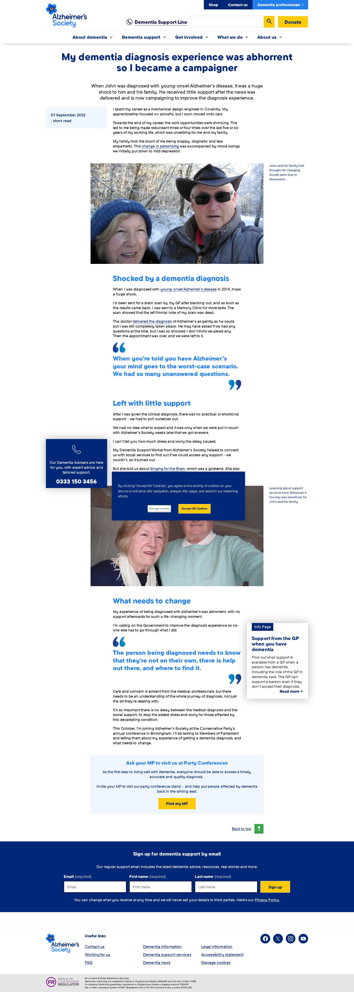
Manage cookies (215, 962)
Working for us (97, 954)
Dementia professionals (279, 4)
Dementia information (162, 946)
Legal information (216, 946)
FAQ (88, 962)
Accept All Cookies (194, 508)
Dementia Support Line (161, 22)
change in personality (160, 146)
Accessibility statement (222, 954)
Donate (293, 22)
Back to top (241, 828)
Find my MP (177, 803)
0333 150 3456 (76, 481)
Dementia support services (167, 954)
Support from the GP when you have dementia (275, 643)
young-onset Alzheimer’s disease (188, 289)
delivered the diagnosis (152, 321)
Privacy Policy (267, 899)
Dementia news (156, 962)
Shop (213, 4)
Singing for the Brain (167, 468)
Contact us (238, 4)
